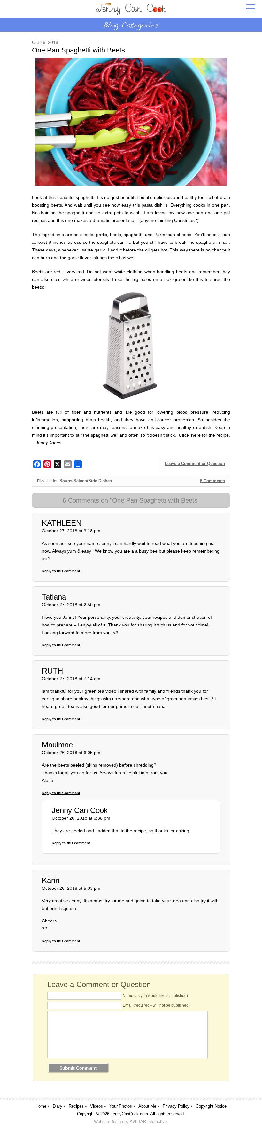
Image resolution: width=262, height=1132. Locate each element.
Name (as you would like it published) (155, 995)
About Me (147, 1106)
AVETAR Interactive (148, 1121)
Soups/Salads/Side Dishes (85, 480)
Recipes (76, 1106)
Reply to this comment (61, 571)
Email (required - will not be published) (156, 1005)
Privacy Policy (176, 1106)
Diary (57, 1106)
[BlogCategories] (131, 25)
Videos (96, 1106)
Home (40, 1106)
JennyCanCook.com (129, 1114)
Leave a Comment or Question (195, 463)
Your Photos (120, 1106)
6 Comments (212, 480)
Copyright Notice (211, 1106)
